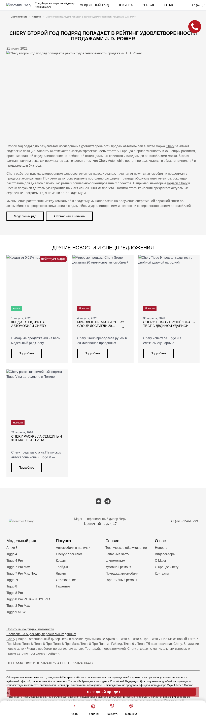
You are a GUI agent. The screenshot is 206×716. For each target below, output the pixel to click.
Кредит (61, 560)
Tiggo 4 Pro (14, 560)
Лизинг (61, 573)
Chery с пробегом (69, 554)
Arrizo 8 (12, 547)
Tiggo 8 (11, 586)
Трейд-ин (63, 567)
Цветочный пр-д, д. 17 (100, 523)
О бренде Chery (166, 567)
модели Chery (177, 183)
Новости (161, 547)
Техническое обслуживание (126, 547)
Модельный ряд (94, 5)
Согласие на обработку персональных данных (41, 634)
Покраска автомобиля (121, 573)
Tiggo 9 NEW (16, 612)
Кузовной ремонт (118, 567)
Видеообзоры (165, 554)
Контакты (162, 573)
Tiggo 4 (11, 554)
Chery (170, 146)
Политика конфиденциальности (30, 629)
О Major (160, 560)
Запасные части (117, 554)
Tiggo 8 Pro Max (18, 605)
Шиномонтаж (115, 560)
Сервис (149, 5)
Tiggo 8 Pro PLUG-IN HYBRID (28, 599)
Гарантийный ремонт (121, 580)
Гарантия (63, 586)
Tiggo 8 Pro (14, 593)
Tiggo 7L (12, 580)
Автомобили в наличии (69, 216)
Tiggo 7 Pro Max (18, 567)
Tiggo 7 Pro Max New (21, 573)
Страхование (66, 580)
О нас (169, 5)
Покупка (125, 5)
